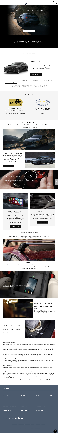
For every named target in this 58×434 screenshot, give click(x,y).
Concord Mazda (32, 426)
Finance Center (38, 398)
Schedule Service (25, 402)
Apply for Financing (40, 402)
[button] (56, 182)
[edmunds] (13, 418)
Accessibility (14, 424)
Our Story (52, 398)
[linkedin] (19, 418)
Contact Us (52, 402)
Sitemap (32, 424)
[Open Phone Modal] (54, 1)
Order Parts (24, 406)
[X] (3, 418)
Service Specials (25, 410)
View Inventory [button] (36, 74)
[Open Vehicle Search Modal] (56, 1)
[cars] (6, 418)
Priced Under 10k (7, 410)
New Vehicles (6, 398)
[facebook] (16, 418)
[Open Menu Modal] (3, 4)
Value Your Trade (39, 410)
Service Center (25, 398)
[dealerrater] (9, 418)
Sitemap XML (38, 424)
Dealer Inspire (38, 428)
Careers (52, 406)
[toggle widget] (55, 431)
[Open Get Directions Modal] (56, 4)
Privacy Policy (21, 424)
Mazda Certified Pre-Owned (10, 406)
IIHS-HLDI (20, 113)
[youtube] (22, 418)
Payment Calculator (40, 406)
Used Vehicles (6, 402)
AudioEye (43, 424)
